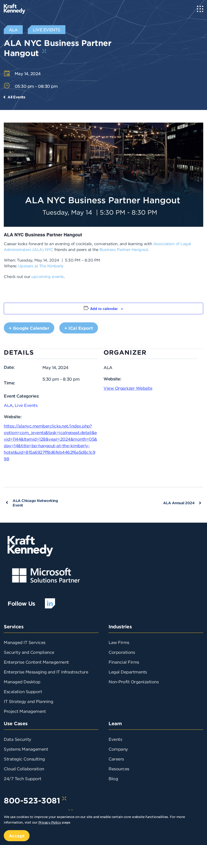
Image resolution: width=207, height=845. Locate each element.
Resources (119, 768)
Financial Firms (124, 661)
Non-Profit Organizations (134, 681)
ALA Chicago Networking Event (35, 502)
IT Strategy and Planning (28, 701)
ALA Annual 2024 (179, 503)
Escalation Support (23, 691)
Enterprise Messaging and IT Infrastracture (46, 671)
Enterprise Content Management (36, 661)
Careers (116, 758)
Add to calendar (104, 308)
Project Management (25, 711)
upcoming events (47, 276)
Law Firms (119, 642)
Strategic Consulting (24, 758)
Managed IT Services (24, 642)
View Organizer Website (128, 387)
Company (118, 748)
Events (115, 739)
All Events (16, 97)
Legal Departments (128, 671)
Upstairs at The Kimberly (41, 265)
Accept (16, 835)
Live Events (26, 405)
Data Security (17, 739)
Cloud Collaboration (24, 768)
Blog (113, 778)
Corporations (122, 652)
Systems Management (26, 748)
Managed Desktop (22, 681)
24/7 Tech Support (22, 778)
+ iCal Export (78, 327)
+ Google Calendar (29, 327)
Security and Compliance (29, 652)
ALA (8, 405)
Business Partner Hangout (123, 249)
